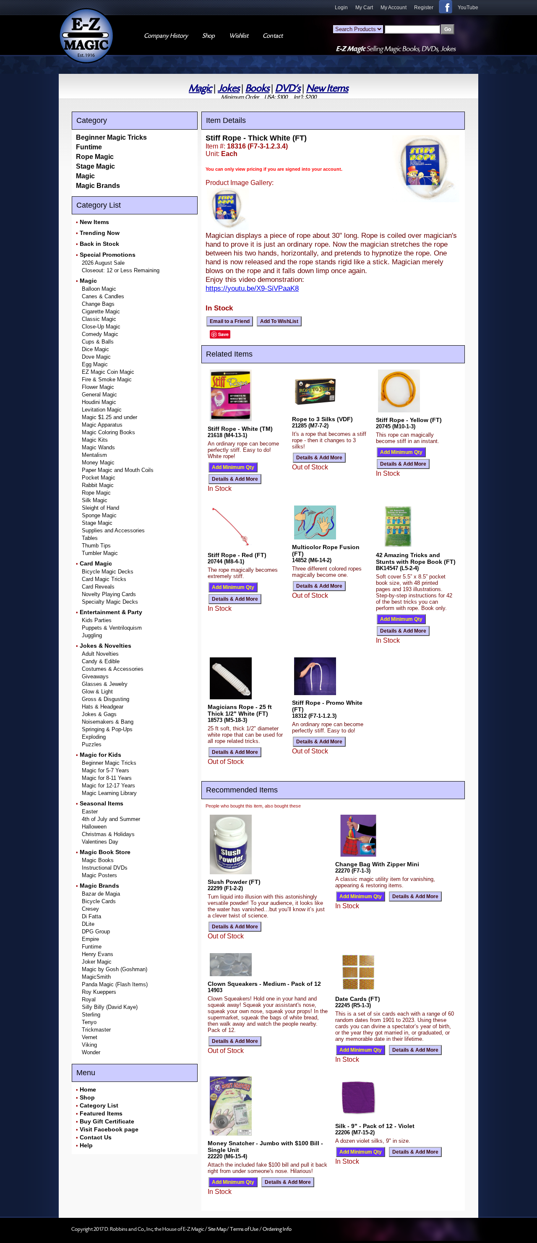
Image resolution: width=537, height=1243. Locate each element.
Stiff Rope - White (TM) (240, 428)
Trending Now (100, 232)
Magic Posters (99, 875)
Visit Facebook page (109, 1129)
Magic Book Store (105, 852)
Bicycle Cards (99, 901)
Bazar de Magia (101, 894)
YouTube (468, 7)
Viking (89, 1045)
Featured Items (101, 1113)
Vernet (89, 1037)
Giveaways (95, 676)
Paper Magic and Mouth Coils (118, 470)
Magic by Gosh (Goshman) (114, 969)
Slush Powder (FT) (234, 881)
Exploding (94, 737)
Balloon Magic (99, 289)
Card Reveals (98, 587)
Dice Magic (95, 349)
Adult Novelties (100, 654)
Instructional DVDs (105, 868)
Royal (89, 999)
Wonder (91, 1052)
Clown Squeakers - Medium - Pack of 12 (264, 983)
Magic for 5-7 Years (105, 770)
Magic (200, 88)
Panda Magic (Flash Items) (115, 984)
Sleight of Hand (100, 508)
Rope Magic (95, 156)
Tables (90, 538)
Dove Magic (96, 357)
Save (223, 334)
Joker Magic (97, 962)
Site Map (217, 1229)
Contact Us (96, 1137)
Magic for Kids (100, 754)
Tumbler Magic (100, 553)
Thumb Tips (96, 545)
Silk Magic (94, 500)
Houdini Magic (99, 402)
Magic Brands (98, 185)
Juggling (92, 635)
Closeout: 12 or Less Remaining (120, 270)
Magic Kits (95, 440)
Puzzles (92, 744)
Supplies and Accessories (113, 530)
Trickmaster (96, 1030)
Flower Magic (98, 387)
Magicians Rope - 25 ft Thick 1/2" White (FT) (240, 710)
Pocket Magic (98, 477)
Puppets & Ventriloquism (112, 628)
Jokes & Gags (99, 714)
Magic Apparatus (102, 425)
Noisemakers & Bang (107, 722)
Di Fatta (91, 916)
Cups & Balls (98, 342)
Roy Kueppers (99, 992)
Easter (90, 811)
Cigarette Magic (101, 311)
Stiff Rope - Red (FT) (237, 555)
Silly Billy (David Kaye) (110, 1007)
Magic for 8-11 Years (107, 778)
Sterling (91, 1014)
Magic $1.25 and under (109, 417)
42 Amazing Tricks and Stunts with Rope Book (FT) (416, 558)
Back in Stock (99, 243)
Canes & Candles (103, 296)
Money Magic (98, 462)
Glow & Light (97, 691)
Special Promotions (108, 254)
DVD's (287, 88)
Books (257, 88)
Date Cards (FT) (357, 998)
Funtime (89, 147)
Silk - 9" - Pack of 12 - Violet (374, 1126)
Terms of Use (244, 1229)
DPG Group (96, 931)
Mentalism (94, 455)
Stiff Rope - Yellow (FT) (409, 420)
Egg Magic (95, 364)
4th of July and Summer (111, 819)
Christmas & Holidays (108, 834)
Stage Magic (95, 166)
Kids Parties (97, 620)
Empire (90, 939)
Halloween (94, 826)
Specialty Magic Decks (110, 602)
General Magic (99, 394)
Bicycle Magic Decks (107, 571)
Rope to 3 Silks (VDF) (322, 419)
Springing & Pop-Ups (107, 729)
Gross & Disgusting (105, 699)
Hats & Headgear (102, 707)
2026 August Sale (103, 263)
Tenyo (89, 1022)
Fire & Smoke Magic (107, 379)
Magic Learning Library (109, 793)
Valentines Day (100, 842)
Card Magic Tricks (104, 579)
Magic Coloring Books (108, 432)
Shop (87, 1097)
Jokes (229, 88)
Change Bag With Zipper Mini (377, 864)
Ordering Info (277, 1229)
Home (88, 1089)
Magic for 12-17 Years (108, 785)
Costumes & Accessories (112, 669)
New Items (327, 88)
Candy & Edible (101, 661)
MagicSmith (96, 977)
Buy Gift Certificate (107, 1121)
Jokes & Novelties (105, 645)
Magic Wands (98, 447)
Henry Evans (97, 954)
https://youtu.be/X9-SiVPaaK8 (252, 288)
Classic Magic (99, 319)
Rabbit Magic (98, 485)
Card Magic (96, 563)
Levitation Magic (102, 410)
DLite (88, 924)
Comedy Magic (100, 334)
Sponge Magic (99, 515)
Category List (99, 1105)
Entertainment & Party (111, 612)
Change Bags (98, 304)
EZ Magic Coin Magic (108, 372)
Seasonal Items (101, 803)
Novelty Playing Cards (109, 594)
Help (86, 1145)
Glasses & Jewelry (105, 684)
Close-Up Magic (101, 326)
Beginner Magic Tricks (111, 137)
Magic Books (98, 860)
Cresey (90, 909)
